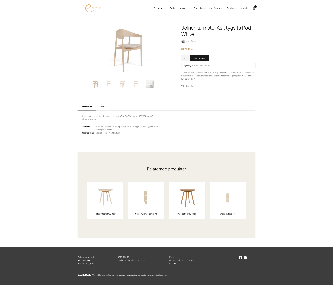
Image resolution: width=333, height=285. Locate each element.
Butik (172, 8)
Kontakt (244, 8)
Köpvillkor (173, 263)
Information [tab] (87, 107)
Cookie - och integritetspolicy (181, 260)
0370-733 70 (123, 257)
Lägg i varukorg (199, 58)
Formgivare (199, 8)
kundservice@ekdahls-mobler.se (132, 260)
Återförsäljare (215, 8)
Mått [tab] (102, 107)
